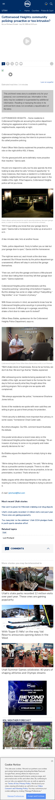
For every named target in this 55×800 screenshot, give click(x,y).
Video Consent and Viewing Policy (24, 787)
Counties (35, 10)
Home (27, 10)
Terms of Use (13, 783)
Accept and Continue (36, 796)
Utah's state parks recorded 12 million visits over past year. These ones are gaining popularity (27, 596)
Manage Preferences (16, 796)
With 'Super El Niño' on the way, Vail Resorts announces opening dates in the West (25, 635)
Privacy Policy (25, 783)
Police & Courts (47, 10)
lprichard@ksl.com (16, 492)
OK (52, 761)
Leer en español (47, 82)
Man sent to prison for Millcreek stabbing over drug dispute (27, 507)
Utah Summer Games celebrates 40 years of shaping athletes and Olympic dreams (27, 671)
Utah (4, 532)
